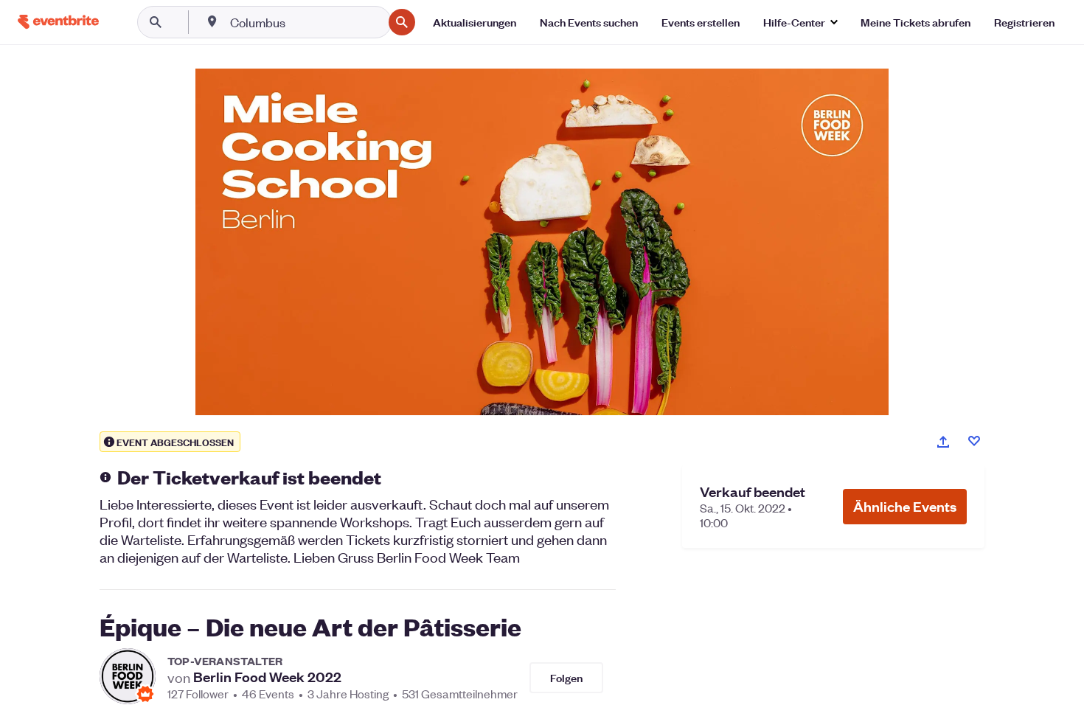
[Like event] (974, 441)
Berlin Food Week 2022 (267, 677)
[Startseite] (58, 21)
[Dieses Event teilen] (943, 441)
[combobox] (305, 22)
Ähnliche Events (904, 506)
